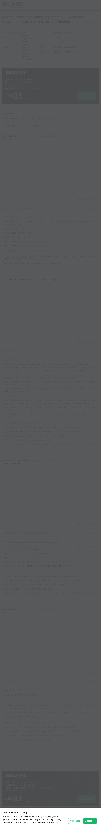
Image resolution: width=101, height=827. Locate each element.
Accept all (90, 821)
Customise (75, 821)
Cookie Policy (53, 822)
